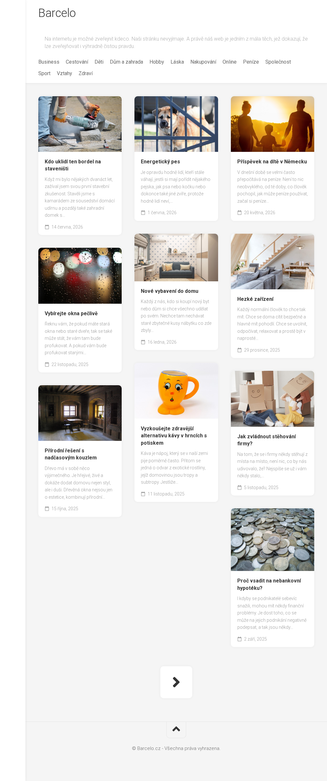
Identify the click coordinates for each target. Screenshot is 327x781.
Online (230, 62)
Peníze (251, 62)
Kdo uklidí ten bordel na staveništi (73, 165)
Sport (44, 73)
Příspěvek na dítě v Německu (272, 162)
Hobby (156, 62)
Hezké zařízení (255, 299)
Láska (177, 62)
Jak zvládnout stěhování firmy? (266, 440)
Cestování (77, 62)
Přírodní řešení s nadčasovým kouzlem (71, 454)
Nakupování (203, 62)
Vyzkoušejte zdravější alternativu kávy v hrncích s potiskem (174, 436)
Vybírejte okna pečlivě (71, 313)
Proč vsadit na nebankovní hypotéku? (269, 584)
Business (48, 62)
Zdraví (86, 73)
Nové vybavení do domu (169, 291)
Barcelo (57, 13)
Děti (99, 62)
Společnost (278, 62)
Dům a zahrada (126, 62)
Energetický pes (160, 162)
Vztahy (64, 73)
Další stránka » (176, 682)
